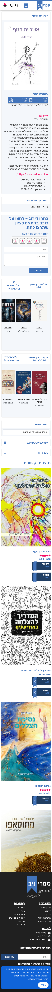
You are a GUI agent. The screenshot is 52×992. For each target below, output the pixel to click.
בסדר (43, 985)
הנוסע (23, 327)
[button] (26, 5)
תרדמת (8, 327)
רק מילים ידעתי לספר (39, 400)
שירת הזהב (8, 399)
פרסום (38, 270)
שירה (36, 119)
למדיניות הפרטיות (41, 979)
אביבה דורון (8, 403)
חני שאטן (39, 331)
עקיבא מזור (24, 403)
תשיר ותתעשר (23, 399)
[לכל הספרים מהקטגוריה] (14, 282)
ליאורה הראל (39, 405)
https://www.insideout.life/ (32, 174)
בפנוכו (39, 327)
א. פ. (8, 331)
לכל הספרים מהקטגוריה (13, 287)
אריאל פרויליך (24, 331)
